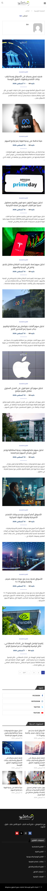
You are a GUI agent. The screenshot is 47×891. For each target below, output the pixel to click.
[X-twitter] (21, 833)
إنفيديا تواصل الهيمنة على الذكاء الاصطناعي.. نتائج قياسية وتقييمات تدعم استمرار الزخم (23, 644)
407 (24, 672)
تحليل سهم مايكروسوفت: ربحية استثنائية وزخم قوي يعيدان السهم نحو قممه (23, 451)
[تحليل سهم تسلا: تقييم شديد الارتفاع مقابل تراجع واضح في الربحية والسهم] (23, 241)
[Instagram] (25, 833)
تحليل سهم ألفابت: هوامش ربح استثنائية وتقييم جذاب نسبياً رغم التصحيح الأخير (23, 327)
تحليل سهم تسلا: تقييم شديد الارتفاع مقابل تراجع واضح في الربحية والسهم (23, 265)
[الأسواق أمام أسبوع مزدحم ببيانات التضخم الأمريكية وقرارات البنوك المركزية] (23, 492)
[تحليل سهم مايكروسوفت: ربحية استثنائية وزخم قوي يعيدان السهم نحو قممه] (23, 427)
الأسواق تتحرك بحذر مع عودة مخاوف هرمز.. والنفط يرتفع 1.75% (23, 580)
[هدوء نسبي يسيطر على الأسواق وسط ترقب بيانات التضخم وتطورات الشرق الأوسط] (23, 54)
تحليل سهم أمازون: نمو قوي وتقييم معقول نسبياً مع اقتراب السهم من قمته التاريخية (23, 204)
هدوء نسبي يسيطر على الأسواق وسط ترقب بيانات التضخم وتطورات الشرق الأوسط (23, 78)
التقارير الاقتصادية (38, 847)
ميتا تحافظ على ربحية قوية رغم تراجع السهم (23, 141)
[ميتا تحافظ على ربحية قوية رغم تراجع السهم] (23, 118)
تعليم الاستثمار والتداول (36, 867)
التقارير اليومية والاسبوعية (35, 857)
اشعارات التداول (38, 872)
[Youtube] (17, 833)
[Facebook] (30, 833)
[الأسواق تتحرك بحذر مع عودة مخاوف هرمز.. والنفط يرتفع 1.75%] (23, 556)
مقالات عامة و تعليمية (36, 862)
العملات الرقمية (38, 877)
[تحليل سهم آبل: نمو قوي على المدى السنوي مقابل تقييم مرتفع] (23, 365)
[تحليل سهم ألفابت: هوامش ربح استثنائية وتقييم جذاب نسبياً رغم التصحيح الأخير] (23, 303)
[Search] (2, 3)
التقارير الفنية (39, 852)
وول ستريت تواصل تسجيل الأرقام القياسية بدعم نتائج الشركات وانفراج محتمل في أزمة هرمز (35, 791)
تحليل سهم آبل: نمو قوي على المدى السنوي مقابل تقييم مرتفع (23, 389)
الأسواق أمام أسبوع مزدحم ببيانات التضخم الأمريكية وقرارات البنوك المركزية (23, 516)
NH (27, 24)
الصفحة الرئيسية (39, 11)
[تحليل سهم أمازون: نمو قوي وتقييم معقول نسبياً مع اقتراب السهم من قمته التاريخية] (23, 180)
